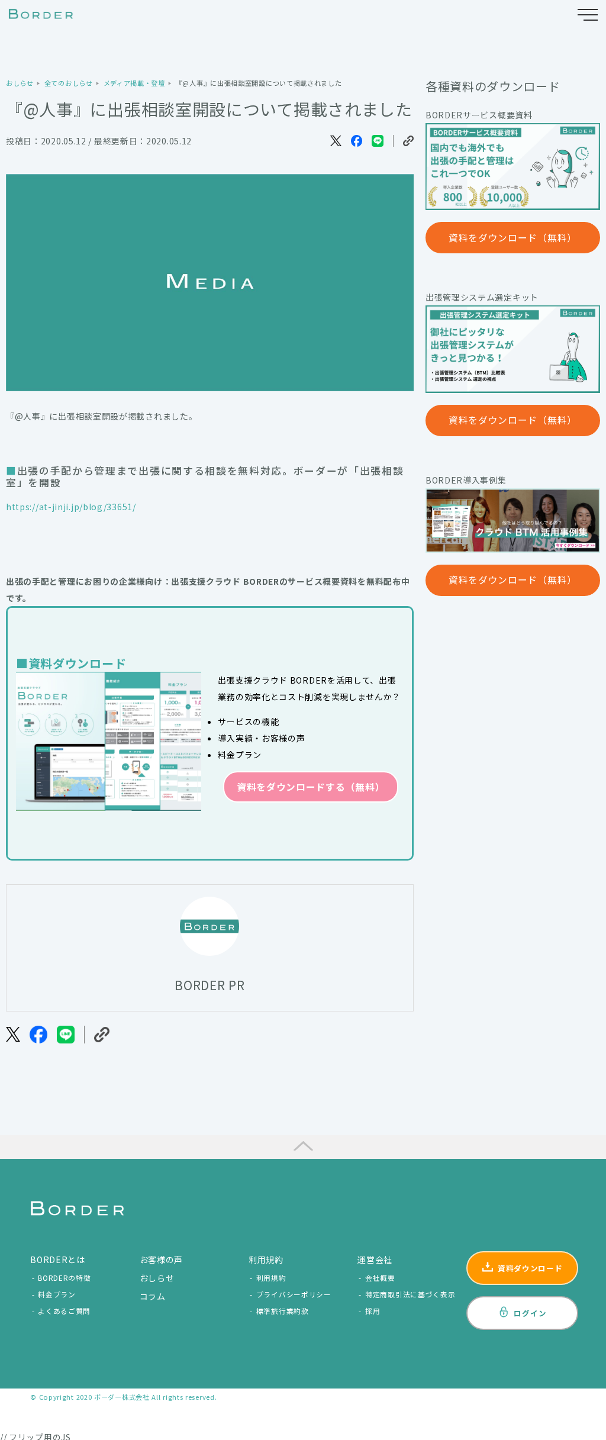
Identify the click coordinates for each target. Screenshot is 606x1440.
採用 (372, 1311)
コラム (153, 1296)
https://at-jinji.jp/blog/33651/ (71, 507)
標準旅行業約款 (282, 1311)
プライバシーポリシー (293, 1294)
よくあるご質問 (64, 1311)
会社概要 (380, 1278)
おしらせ (157, 1278)
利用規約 (271, 1278)
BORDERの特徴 (64, 1278)
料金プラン (57, 1294)
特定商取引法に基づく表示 (410, 1294)
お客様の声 (161, 1259)
